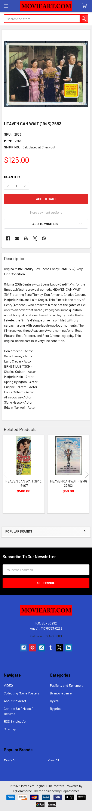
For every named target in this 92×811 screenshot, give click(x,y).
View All (53, 760)
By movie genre (61, 693)
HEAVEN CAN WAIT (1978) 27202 (68, 483)
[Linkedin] (68, 647)
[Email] (17, 238)
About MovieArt (15, 701)
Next (86, 474)
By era (54, 701)
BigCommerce (22, 791)
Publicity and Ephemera (66, 685)
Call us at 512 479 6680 (46, 636)
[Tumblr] (50, 647)
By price (55, 708)
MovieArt (10, 760)
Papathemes (70, 791)
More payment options (46, 212)
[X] (35, 238)
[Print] (26, 238)
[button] (46, 224)
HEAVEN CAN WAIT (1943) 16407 (23, 483)
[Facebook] (8, 238)
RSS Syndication (15, 721)
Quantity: (12, 177)
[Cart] (85, 6)
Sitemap (10, 729)
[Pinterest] (44, 238)
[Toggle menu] (6, 6)
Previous (5, 474)
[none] (46, 74)
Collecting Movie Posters (21, 693)
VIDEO (8, 685)
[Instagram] (41, 647)
